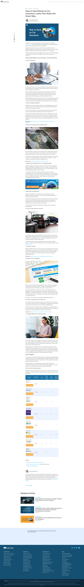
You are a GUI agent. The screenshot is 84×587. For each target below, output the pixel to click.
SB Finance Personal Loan (47, 569)
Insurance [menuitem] (74, 1)
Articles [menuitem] (78, 1)
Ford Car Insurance (7, 562)
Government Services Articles (67, 567)
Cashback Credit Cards (27, 560)
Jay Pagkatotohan (33, 19)
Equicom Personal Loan (46, 567)
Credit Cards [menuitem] (67, 1)
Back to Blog (29, 485)
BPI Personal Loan (45, 566)
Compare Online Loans (46, 556)
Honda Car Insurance (7, 560)
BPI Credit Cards (25, 569)
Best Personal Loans (46, 557)
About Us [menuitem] (81, 1)
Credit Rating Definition (33, 466)
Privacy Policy (64, 572)
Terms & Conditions (65, 575)
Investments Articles (65, 566)
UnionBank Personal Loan (47, 559)
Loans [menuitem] (71, 1)
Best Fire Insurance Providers (67, 556)
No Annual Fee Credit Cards (27, 556)
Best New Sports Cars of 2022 (34, 464)
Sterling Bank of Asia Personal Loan (48, 570)
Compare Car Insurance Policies (9, 553)
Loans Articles (64, 560)
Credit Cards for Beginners (27, 557)
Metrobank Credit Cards (27, 566)
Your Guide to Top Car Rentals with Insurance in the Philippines (48, 518)
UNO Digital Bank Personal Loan (48, 562)
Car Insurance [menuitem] (61, 1)
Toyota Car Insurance (7, 557)
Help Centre (64, 557)
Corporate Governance (65, 573)
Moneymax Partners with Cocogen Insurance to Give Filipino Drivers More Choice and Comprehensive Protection (48, 509)
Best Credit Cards (26, 559)
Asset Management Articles (66, 563)
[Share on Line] (14, 41)
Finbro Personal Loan (46, 560)
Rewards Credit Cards (26, 562)
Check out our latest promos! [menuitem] (53, 1)
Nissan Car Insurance (7, 563)
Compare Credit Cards (26, 553)
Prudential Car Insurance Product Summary (39, 161)
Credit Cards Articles (65, 559)
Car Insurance (35, 8)
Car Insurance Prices (7, 556)
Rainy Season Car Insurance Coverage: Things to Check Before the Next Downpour (48, 499)
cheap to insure (28, 244)
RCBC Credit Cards (26, 570)
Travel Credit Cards (26, 563)
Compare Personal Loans (47, 553)
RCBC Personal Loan (46, 572)
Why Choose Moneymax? (66, 553)
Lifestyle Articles (64, 569)
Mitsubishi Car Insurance (8, 559)
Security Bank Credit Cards (27, 567)
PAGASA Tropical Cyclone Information (35, 462)
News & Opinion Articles (66, 570)
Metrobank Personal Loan (47, 563)
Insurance (30, 8)
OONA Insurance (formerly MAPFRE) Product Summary (41, 256)
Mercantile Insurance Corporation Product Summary (41, 311)
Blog (26, 8)
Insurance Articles (65, 562)
